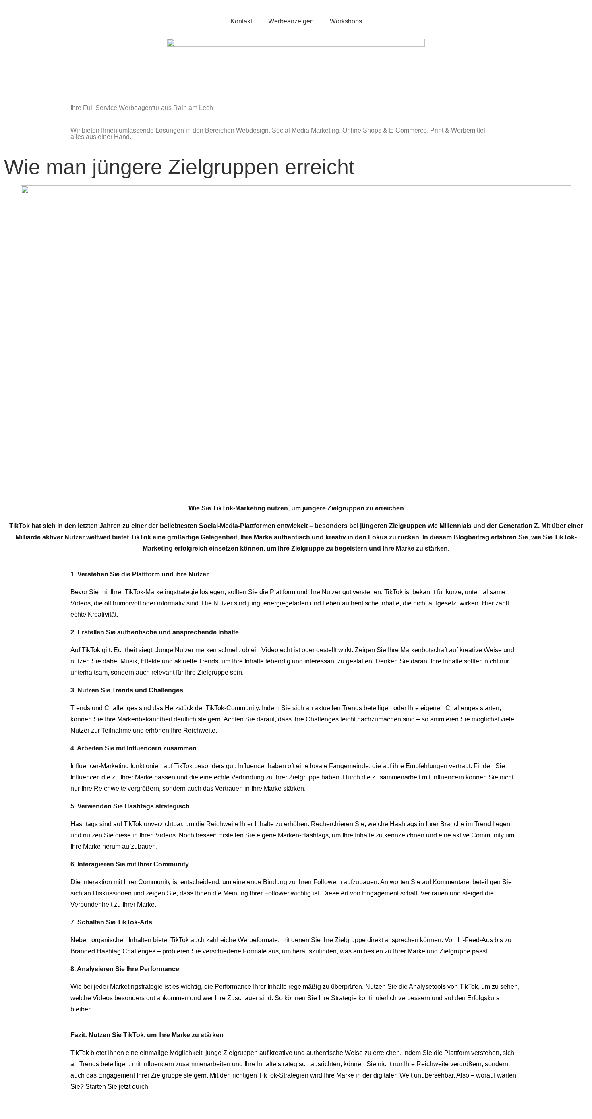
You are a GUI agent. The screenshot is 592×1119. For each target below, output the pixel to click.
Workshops (346, 21)
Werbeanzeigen (291, 21)
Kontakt (241, 21)
